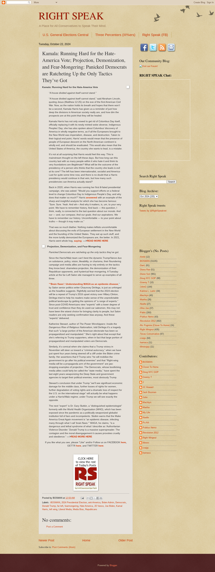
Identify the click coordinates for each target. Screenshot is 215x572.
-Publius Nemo (146, 316)
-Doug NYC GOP (147, 278)
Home (86, 540)
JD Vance (99, 506)
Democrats (120, 502)
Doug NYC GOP (151, 372)
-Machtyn (143, 295)
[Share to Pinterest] (101, 498)
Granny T (147, 377)
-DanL (142, 265)
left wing (53, 509)
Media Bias (78, 509)
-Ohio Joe (144, 308)
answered (91, 197)
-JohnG (142, 286)
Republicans (91, 509)
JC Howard (148, 387)
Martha (146, 407)
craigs (146, 447)
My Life (146, 412)
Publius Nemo (149, 427)
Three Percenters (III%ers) (115, 35)
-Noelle (142, 304)
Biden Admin (108, 502)
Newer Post (46, 540)
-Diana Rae (144, 269)
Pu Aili (146, 422)
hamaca (146, 453)
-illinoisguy (144, 346)
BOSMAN (147, 362)
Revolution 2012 (150, 432)
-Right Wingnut (146, 329)
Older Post (125, 540)
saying (78, 241)
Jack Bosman (149, 392)
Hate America (86, 506)
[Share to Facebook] (97, 498)
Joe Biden (110, 506)
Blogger (113, 565)
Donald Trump (49, 506)
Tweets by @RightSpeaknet (152, 210)
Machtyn (147, 402)
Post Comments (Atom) (63, 547)
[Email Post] (82, 498)
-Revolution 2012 (147, 321)
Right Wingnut (149, 437)
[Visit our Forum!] (148, 66)
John (145, 397)
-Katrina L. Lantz (147, 291)
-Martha (143, 299)
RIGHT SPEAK (71, 15)
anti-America (94, 502)
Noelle (146, 417)
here (123, 442)
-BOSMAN (55, 502)
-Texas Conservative (149, 334)
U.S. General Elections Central (65, 35)
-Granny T (144, 282)
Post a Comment (54, 526)
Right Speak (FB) (155, 35)
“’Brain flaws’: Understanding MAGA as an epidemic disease (83, 284)
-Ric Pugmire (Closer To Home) (154, 325)
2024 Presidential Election (74, 502)
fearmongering (71, 506)
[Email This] (88, 498)
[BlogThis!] (91, 498)
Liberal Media (65, 509)
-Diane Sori (144, 274)
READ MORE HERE (97, 241)
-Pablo (142, 312)
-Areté (142, 257)
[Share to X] (94, 498)
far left (60, 506)
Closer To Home (150, 367)
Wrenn (146, 442)
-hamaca (143, 342)
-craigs (142, 338)
